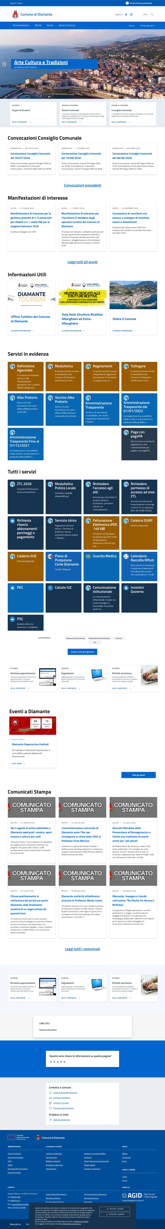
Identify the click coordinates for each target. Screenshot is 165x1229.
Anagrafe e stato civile (54, 1165)
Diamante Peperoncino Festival (30, 744)
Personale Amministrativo (18, 1168)
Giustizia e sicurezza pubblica (95, 1153)
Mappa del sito (15, 1224)
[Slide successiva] (161, 64)
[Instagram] (130, 14)
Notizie (124, 1153)
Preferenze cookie (81, 1221)
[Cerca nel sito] (152, 14)
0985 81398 (15, 1197)
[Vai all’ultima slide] (4, 64)
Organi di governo (14, 1153)
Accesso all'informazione (75, 638)
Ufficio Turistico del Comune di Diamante (30, 319)
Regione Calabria (16, 3)
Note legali (88, 1202)
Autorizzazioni (51, 1168)
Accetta (116, 1214)
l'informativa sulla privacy (71, 1223)
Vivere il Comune (124, 318)
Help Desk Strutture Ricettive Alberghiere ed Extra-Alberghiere (82, 319)
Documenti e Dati (14, 1172)
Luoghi (124, 1176)
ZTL (95, 642)
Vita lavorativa (51, 1157)
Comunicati (126, 1157)
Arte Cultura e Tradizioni (41, 62)
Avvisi (124, 1161)
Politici (10, 1165)
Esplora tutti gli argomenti (82, 651)
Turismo (132, 25)
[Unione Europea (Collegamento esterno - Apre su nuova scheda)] (19, 1137)
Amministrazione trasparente (95, 1194)
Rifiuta (117, 1209)
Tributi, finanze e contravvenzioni (96, 1161)
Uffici (10, 1161)
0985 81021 (15, 1200)
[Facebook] (125, 14)
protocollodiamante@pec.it (21, 1204)
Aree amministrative (15, 1157)
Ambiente (87, 1157)
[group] (82, 69)
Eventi (124, 1180)
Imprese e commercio (92, 1168)
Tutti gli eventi (138, 775)
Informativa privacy (91, 1198)
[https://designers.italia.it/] (139, 1195)
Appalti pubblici (89, 1165)
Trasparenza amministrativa (99, 638)
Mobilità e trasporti (53, 1161)
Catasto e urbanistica (54, 1153)
